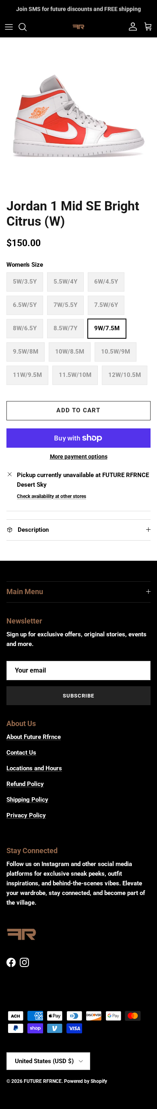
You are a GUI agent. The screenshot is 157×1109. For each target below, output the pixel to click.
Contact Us (21, 752)
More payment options (78, 456)
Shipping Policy (27, 799)
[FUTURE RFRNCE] (78, 27)
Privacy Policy (26, 815)
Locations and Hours (34, 768)
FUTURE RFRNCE (43, 1081)
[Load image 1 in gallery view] (78, 115)
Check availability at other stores (51, 496)
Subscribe (78, 696)
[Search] (26, 27)
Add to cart (78, 410)
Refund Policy (25, 784)
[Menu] (9, 27)
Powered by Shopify (85, 1081)
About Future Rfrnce (33, 737)
